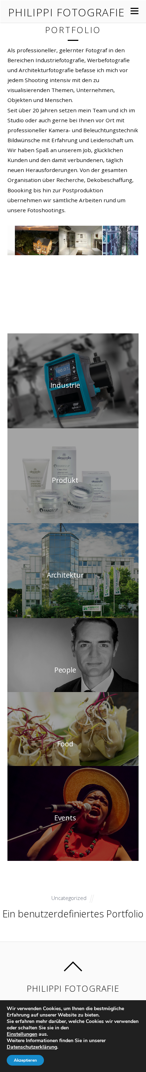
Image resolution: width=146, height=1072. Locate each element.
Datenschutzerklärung (32, 1047)
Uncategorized (68, 897)
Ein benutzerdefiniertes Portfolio (73, 913)
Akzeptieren (25, 1060)
